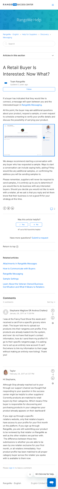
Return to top (9, 246)
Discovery (44, 34)
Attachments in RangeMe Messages (20, 263)
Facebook (4, 208)
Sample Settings (11, 278)
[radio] (22, 225)
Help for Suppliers (29, 34)
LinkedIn (12, 208)
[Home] (18, 6)
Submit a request (40, 237)
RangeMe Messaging (32, 105)
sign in (12, 468)
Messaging (7, 37)
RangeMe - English (11, 34)
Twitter (8, 208)
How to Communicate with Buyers (19, 268)
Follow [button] (29, 89)
